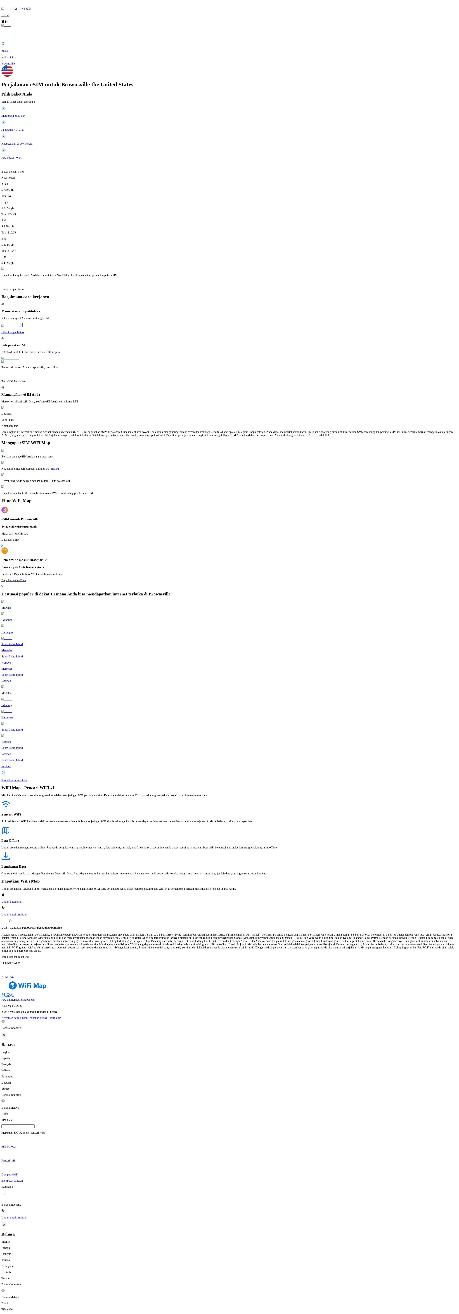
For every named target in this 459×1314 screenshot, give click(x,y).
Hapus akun (54, 1017)
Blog (17, 999)
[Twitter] (3, 996)
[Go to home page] (14, 5)
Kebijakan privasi (38, 1017)
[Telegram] (12, 996)
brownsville (8, 63)
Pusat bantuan (27, 999)
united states (8, 57)
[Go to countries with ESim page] (10, 358)
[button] (229, 1025)
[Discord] (8, 996)
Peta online (7, 999)
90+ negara (53, 352)
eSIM (4, 50)
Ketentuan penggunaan (14, 1017)
